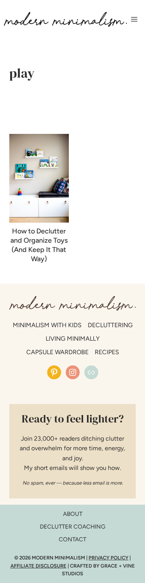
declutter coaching (72, 526)
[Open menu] (134, 19)
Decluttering (110, 325)
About (72, 513)
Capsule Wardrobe (57, 352)
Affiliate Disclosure (38, 566)
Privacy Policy (108, 558)
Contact (72, 539)
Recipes (107, 352)
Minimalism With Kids (47, 325)
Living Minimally (73, 338)
